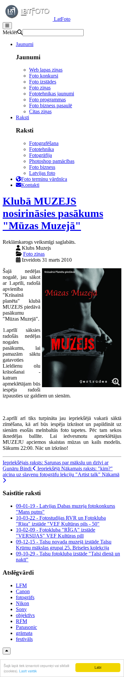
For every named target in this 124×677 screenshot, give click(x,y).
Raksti (22, 117)
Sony (21, 609)
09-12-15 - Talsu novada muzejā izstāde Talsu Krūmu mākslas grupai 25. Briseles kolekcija (63, 544)
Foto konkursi (43, 75)
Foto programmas (47, 99)
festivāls (24, 639)
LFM (21, 585)
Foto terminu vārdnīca (44, 179)
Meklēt (10, 32)
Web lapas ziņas (45, 70)
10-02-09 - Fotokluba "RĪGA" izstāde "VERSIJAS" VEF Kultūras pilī (55, 533)
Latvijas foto (42, 173)
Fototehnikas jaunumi (51, 93)
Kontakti (30, 185)
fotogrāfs (25, 597)
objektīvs (25, 615)
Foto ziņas (40, 87)
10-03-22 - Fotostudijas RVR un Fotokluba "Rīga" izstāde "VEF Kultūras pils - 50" (61, 521)
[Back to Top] (7, 651)
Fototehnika (41, 149)
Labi (98, 667)
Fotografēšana (44, 143)
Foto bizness (42, 167)
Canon (23, 591)
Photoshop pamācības (51, 161)
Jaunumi (24, 44)
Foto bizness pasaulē (50, 105)
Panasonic (26, 627)
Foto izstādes (42, 81)
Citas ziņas (40, 111)
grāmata (24, 633)
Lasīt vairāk (28, 670)
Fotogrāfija (40, 155)
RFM (21, 621)
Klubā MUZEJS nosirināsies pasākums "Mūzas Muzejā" (53, 213)
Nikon (22, 603)
